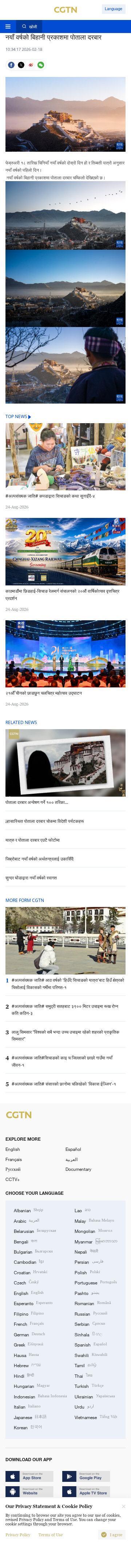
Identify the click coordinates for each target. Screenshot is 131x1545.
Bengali (25, 1241)
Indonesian (40, 1396)
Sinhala (88, 1334)
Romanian (93, 1303)
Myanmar (96, 1241)
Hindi (24, 1375)
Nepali (86, 1251)
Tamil (85, 1365)
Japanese (30, 1417)
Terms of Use (51, 1535)
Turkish (89, 1385)
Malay (94, 1220)
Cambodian (29, 1261)
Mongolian (93, 1230)
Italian (27, 1406)
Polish (87, 1272)
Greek (28, 1344)
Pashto (87, 1292)
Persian (89, 1261)
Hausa (26, 1355)
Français (13, 1159)
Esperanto (33, 1303)
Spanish (91, 1344)
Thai (83, 1375)
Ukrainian (95, 1396)
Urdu (84, 1406)
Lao (82, 1210)
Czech (26, 1282)
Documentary (78, 1169)
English (12, 1149)
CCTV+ (12, 1179)
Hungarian (32, 1385)
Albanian (28, 1210)
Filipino (29, 1313)
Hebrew (27, 1365)
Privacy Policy (17, 1535)
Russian (91, 1313)
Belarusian (35, 1230)
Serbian (90, 1323)
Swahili (91, 1355)
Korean (28, 1427)
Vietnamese (96, 1417)
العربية (72, 1159)
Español (73, 1149)
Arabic (26, 1220)
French (29, 1323)
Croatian (30, 1272)
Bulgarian (33, 1251)
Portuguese (95, 1282)
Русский (12, 1169)
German (29, 1334)
